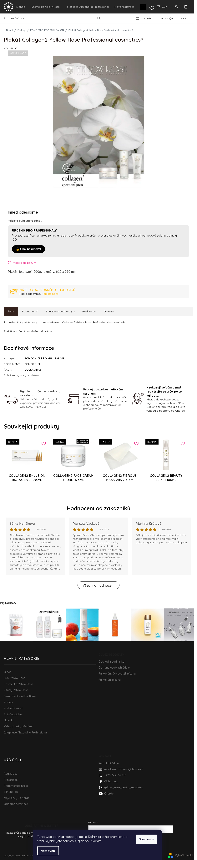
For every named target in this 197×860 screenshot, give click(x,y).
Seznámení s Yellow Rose (20, 696)
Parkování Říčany (109, 679)
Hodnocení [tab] (89, 311)
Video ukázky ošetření (18, 726)
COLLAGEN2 (32, 369)
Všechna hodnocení (98, 585)
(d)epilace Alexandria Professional (25, 732)
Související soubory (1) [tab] (60, 311)
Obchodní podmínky (111, 661)
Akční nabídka (13, 714)
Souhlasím (146, 839)
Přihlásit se (11, 780)
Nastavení (48, 851)
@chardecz (111, 781)
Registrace (10, 773)
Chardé (109, 793)
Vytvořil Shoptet (184, 855)
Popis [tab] (11, 311)
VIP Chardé (11, 792)
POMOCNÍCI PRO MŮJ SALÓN (44, 358)
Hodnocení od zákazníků (98, 508)
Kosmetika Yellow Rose (18, 684)
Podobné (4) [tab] (30, 311)
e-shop (8, 702)
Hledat (101, 18)
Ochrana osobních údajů (114, 667)
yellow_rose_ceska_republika (123, 787)
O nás (7, 672)
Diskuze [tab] (109, 311)
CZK (165, 6)
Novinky (9, 720)
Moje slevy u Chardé (16, 798)
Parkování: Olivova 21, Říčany (117, 673)
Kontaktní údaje (108, 763)
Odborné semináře (16, 804)
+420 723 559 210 (115, 775)
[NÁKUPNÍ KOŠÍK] (185, 6)
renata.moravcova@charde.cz (123, 769)
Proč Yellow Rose (14, 678)
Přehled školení (13, 708)
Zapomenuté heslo (16, 786)
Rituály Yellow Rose (16, 690)
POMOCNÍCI (32, 364)
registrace (67, 235)
